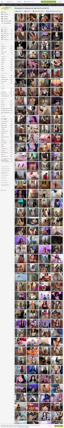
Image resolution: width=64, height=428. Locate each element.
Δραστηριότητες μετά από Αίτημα (54, 11)
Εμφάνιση (19, 11)
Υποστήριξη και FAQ (4, 166)
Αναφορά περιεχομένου (5, 170)
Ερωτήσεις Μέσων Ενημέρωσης (4, 173)
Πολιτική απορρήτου (5, 175)
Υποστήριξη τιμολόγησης (5, 168)
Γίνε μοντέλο (3, 178)
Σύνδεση (60, 1)
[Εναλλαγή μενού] (2, 1)
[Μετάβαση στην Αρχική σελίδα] (9, 1)
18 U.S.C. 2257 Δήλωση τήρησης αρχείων (5, 185)
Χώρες (27, 11)
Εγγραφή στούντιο (4, 180)
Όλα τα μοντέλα (4, 182)
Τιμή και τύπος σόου (38, 11)
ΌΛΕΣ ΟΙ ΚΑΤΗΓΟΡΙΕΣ (6, 160)
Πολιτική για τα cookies (23, 426)
